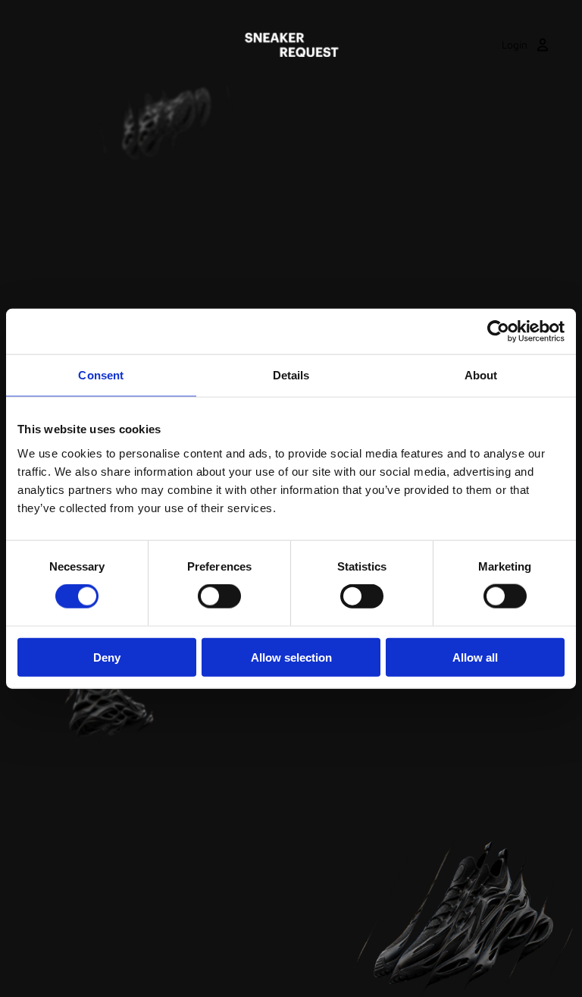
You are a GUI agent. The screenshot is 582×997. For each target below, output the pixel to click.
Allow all (475, 656)
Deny (106, 656)
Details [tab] (291, 375)
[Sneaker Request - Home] (291, 45)
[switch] (219, 596)
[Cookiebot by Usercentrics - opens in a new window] (498, 331)
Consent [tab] (101, 375)
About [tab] (481, 375)
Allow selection (291, 656)
